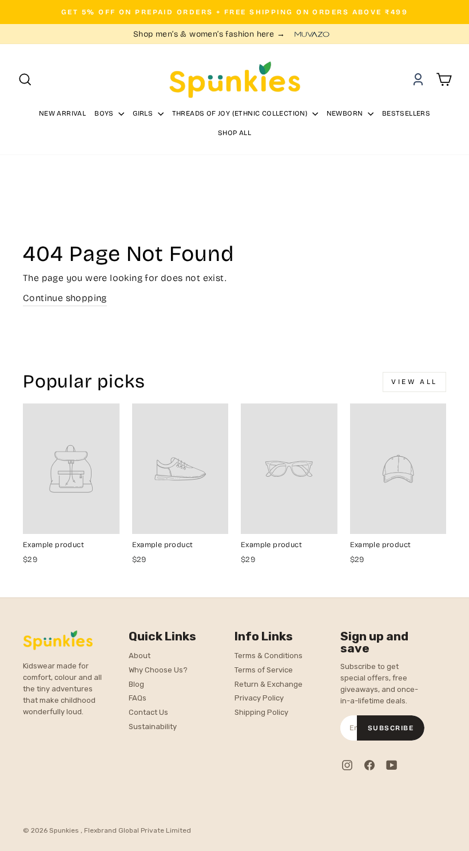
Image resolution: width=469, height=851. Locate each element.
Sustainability (153, 726)
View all (414, 382)
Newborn (346, 113)
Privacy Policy (259, 698)
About (139, 655)
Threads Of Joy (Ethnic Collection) (240, 113)
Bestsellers (406, 113)
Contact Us (148, 712)
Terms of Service (263, 670)
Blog (136, 684)
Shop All (234, 133)
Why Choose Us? (158, 670)
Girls (143, 113)
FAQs (137, 698)
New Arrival (62, 113)
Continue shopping (65, 297)
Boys (105, 113)
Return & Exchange (268, 684)
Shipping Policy (261, 712)
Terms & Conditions (268, 655)
